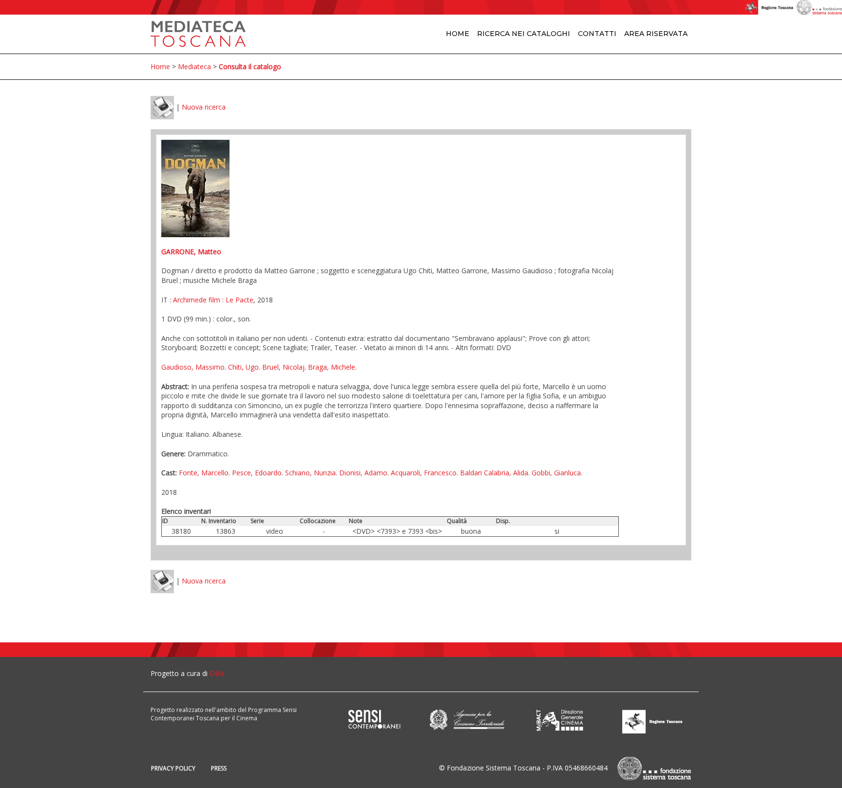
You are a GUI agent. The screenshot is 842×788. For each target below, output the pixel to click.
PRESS (219, 768)
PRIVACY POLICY (173, 768)
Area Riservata (656, 33)
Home (457, 33)
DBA (217, 673)
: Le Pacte (236, 299)
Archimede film (196, 299)
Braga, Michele (331, 367)
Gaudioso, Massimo (193, 367)
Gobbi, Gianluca (556, 472)
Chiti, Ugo (243, 367)
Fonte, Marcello (204, 472)
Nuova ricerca (204, 107)
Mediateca (194, 66)
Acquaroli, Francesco (424, 472)
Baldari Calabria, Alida (494, 472)
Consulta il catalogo (250, 66)
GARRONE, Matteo (191, 251)
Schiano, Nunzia (310, 472)
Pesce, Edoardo (257, 472)
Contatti (597, 33)
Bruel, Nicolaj (283, 367)
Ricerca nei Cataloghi (523, 33)
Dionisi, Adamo (363, 472)
